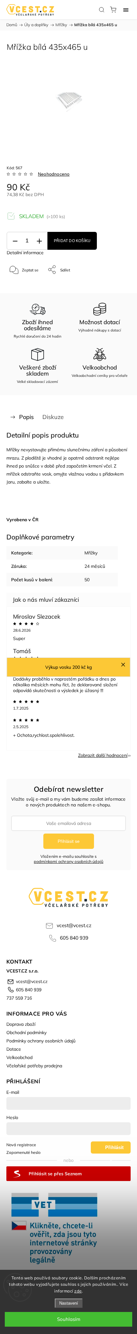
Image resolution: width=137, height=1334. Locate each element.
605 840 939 (74, 938)
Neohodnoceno (53, 174)
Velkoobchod (19, 1057)
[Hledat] (101, 9)
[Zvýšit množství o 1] (39, 240)
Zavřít (117, 286)
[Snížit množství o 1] (15, 240)
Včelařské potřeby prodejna (34, 1066)
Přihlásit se (69, 841)
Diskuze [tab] (53, 417)
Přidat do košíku (72, 241)
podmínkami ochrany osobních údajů (69, 861)
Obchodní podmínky (26, 1032)
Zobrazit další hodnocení (102, 755)
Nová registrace (21, 1144)
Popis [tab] (26, 417)
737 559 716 (19, 998)
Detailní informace (25, 252)
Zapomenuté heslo (23, 1152)
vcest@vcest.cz (74, 925)
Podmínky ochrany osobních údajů (41, 1041)
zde (78, 1290)
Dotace (13, 1049)
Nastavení (68, 1303)
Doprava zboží (20, 1024)
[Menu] (125, 9)
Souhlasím (68, 1319)
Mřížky (90, 553)
